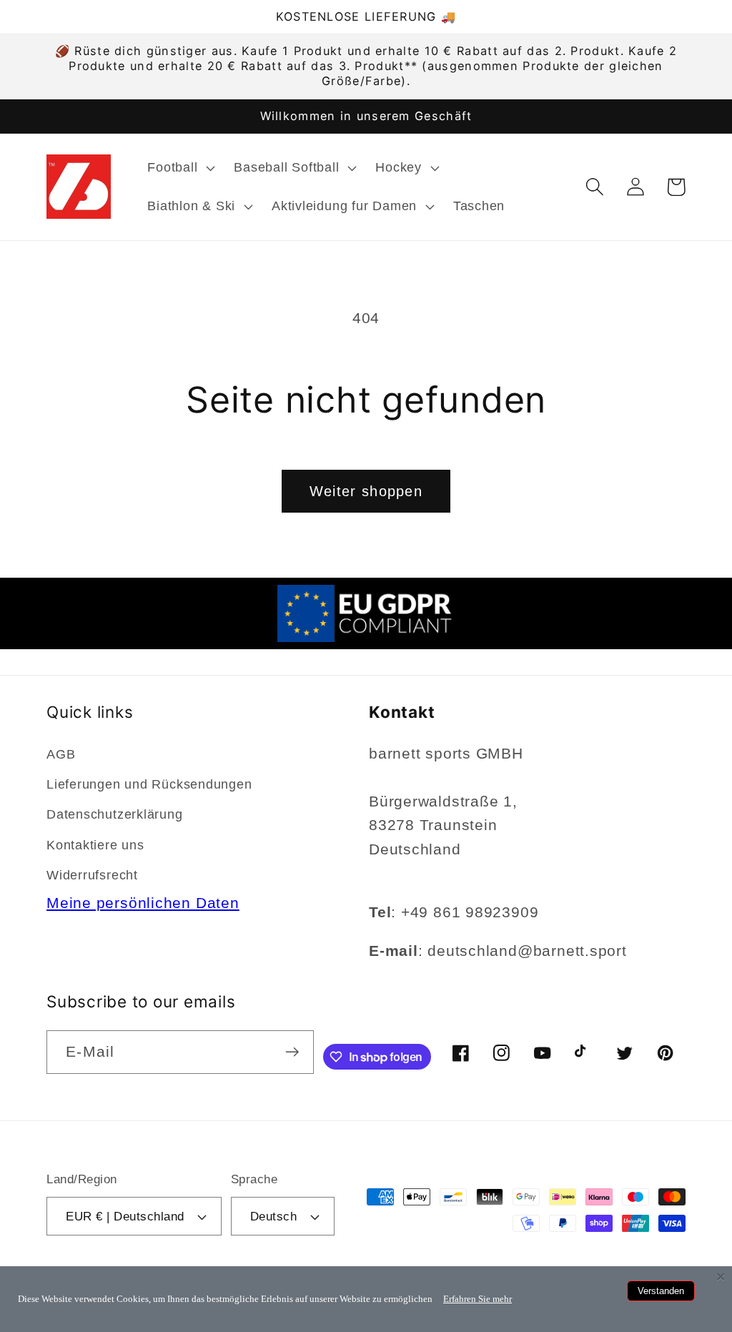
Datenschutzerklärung (114, 814)
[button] (180, 168)
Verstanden (661, 1291)
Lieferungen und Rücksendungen (149, 784)
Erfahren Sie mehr (477, 1298)
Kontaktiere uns (95, 845)
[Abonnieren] (292, 1052)
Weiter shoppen (366, 491)
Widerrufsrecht (92, 875)
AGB (60, 754)
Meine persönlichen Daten (142, 902)
